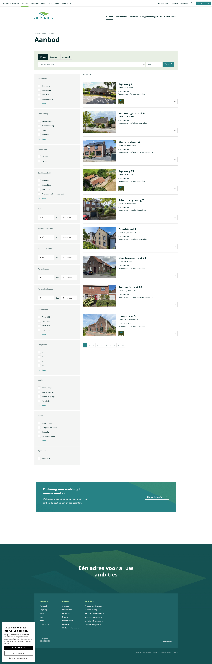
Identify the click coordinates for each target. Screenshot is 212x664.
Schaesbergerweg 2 (131, 200)
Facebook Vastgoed (92, 610)
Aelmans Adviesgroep (11, 3)
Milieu (43, 3)
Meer (44, 103)
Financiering (66, 3)
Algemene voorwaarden (143, 652)
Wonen (43, 57)
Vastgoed (24, 3)
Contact (200, 3)
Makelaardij (121, 16)
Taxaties (134, 16)
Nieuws (65, 617)
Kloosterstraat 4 (129, 142)
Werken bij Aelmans (69, 628)
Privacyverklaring (166, 652)
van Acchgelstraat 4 (131, 113)
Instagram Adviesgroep (93, 613)
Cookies (175, 652)
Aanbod (109, 16)
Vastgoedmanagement (151, 16)
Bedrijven (54, 57)
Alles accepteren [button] (19, 648)
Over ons (65, 606)
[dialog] (18, 642)
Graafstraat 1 (127, 229)
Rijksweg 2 (125, 84)
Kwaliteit (65, 624)
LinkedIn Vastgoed (92, 624)
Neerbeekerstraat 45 (132, 258)
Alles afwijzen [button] (19, 653)
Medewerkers (163, 3)
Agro (50, 3)
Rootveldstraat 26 (130, 287)
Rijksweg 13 (126, 171)
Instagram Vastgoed (92, 617)
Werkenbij (184, 3)
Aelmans (37, 34)
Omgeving (35, 3)
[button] (18, 658)
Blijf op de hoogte (154, 497)
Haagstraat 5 (127, 316)
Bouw (57, 3)
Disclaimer (156, 652)
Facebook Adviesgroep (93, 606)
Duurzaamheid (67, 621)
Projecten (174, 3)
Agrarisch (66, 57)
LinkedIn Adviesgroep (93, 621)
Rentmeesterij (171, 16)
